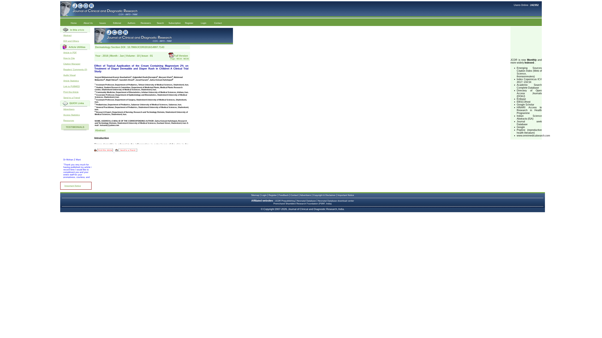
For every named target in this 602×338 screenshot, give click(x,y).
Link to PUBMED (71, 86)
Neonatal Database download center (336, 201)
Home (74, 23)
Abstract (67, 35)
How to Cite (69, 58)
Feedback (284, 195)
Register (273, 195)
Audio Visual (69, 75)
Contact (218, 23)
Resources (68, 120)
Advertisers (68, 109)
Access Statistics (71, 115)
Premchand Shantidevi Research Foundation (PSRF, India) (302, 203)
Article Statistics (71, 80)
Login (203, 23)
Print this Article (71, 92)
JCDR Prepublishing (285, 201)
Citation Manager (71, 64)
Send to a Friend (71, 97)
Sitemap (255, 195)
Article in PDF (70, 52)
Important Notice (72, 185)
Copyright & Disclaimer (324, 195)
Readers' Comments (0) (75, 69)
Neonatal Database (307, 201)
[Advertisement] (526, 42)
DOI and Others (71, 41)
